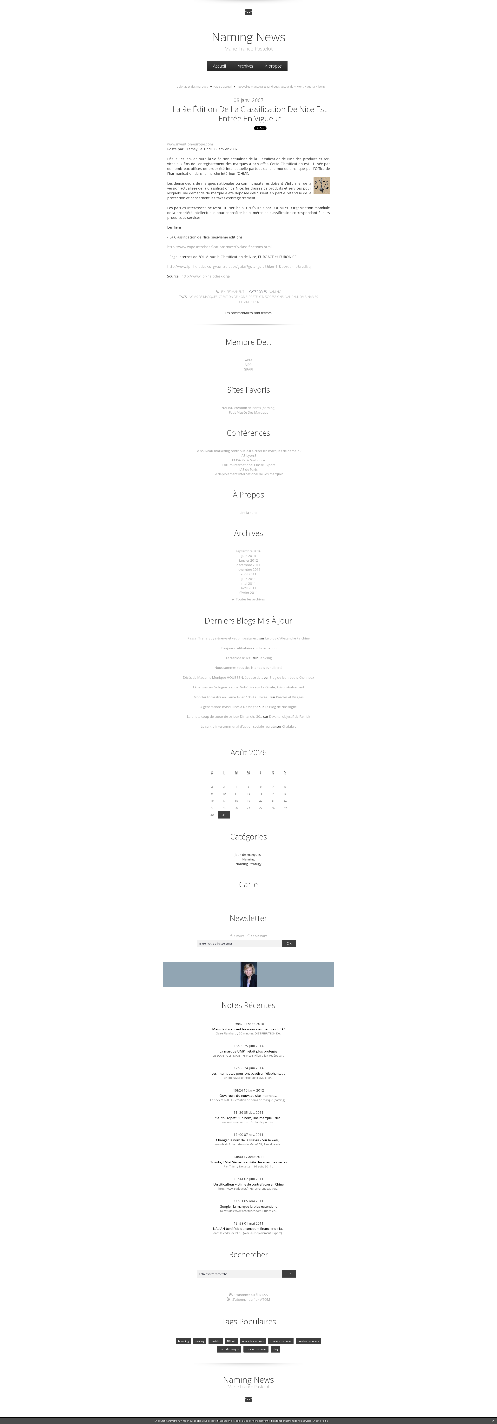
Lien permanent (231, 292)
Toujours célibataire (236, 648)
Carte (248, 884)
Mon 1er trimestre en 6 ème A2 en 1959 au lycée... (231, 697)
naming (199, 1341)
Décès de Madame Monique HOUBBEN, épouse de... (223, 677)
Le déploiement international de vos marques (248, 474)
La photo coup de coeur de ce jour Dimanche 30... (224, 716)
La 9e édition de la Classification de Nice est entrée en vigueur (249, 114)
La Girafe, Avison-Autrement (282, 687)
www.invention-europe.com (190, 144)
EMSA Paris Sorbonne (248, 460)
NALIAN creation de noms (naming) (248, 407)
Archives (245, 66)
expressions (274, 297)
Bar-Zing (265, 658)
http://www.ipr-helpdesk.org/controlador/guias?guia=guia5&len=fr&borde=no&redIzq (239, 266)
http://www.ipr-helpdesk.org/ (205, 276)
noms (301, 297)
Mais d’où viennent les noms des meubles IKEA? (248, 1029)
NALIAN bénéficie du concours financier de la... (248, 1228)
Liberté (277, 667)
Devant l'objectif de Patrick (289, 716)
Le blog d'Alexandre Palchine (287, 638)
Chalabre (289, 726)
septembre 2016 (248, 551)
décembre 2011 (248, 565)
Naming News (249, 36)
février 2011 (248, 592)
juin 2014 (248, 555)
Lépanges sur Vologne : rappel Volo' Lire (223, 687)
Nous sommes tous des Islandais (240, 667)
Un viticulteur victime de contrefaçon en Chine (248, 1184)
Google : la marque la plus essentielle (248, 1206)
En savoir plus (320, 1420)
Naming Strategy (248, 864)
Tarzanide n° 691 (238, 658)
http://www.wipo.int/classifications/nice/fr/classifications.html (219, 246)
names (313, 297)
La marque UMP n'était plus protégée (248, 1051)
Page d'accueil (222, 86)
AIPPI (249, 364)
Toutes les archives (250, 599)
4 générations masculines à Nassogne (229, 707)
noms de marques (203, 297)
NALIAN (231, 1341)
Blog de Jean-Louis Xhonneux (291, 677)
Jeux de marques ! (248, 854)
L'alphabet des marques (192, 86)
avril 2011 (248, 588)
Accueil (219, 66)
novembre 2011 (248, 569)
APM (248, 360)
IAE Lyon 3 (248, 455)
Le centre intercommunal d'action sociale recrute (238, 726)
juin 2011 (248, 579)
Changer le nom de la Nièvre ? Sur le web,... (248, 1140)
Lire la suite (248, 512)
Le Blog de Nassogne (281, 707)
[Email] (248, 12)
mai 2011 (248, 583)
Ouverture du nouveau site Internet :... (248, 1095)
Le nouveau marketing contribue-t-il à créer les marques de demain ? (248, 451)
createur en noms (308, 1341)
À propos (273, 66)
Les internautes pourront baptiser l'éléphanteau (249, 1073)
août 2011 (248, 574)
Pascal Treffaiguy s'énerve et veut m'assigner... (223, 638)
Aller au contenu (14, 4)
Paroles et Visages (290, 697)
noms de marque (229, 1349)
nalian (290, 297)
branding (183, 1341)
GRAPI (248, 369)
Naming (275, 292)
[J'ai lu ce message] (493, 1420)
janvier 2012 (248, 560)
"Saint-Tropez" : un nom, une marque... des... (249, 1118)
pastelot (256, 297)
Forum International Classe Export (248, 465)
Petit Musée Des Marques (248, 412)
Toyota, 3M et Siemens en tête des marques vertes (248, 1162)
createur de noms (280, 1341)
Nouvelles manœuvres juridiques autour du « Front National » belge (282, 86)
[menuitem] (219, 66)
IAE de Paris (248, 469)
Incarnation (267, 648)
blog (275, 1349)
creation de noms (233, 297)
